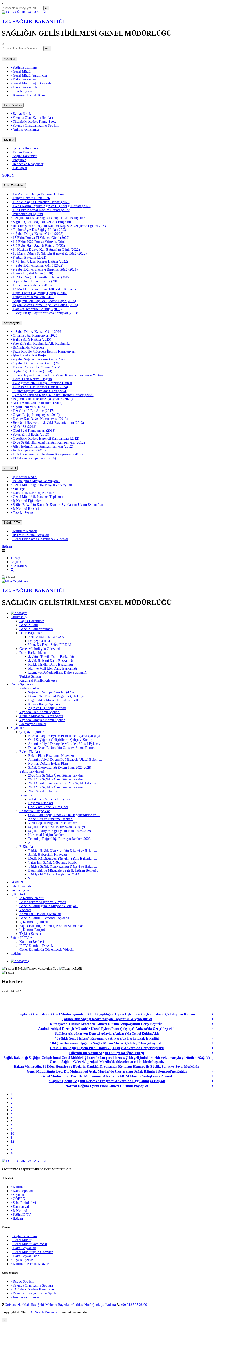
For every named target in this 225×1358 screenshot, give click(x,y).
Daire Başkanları (24, 79)
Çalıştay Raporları (25, 148)
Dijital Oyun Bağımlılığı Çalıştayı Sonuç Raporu (62, 747)
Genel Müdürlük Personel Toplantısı (37, 497)
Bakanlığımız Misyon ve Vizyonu (36, 481)
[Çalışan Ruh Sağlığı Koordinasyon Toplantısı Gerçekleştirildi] (217, 1019)
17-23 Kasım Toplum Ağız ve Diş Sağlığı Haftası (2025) (51, 206)
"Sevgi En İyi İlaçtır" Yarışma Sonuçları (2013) (45, 313)
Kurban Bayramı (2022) (29, 257)
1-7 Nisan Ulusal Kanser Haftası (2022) (40, 261)
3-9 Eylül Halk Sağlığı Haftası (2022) (38, 245)
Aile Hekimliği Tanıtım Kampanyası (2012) (42, 446)
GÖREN (8, 175)
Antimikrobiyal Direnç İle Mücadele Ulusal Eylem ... (65, 759)
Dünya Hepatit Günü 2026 (31, 198)
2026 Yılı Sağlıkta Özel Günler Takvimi (55, 775)
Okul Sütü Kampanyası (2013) (33, 430)
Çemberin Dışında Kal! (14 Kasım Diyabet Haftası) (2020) (53, 395)
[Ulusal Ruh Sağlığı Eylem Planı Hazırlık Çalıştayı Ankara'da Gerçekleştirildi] (217, 1048)
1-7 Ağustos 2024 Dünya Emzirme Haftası (42, 383)
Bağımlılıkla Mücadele (28, 347)
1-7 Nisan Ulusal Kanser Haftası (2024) (40, 387)
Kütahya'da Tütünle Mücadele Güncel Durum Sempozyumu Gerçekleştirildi (106, 1024)
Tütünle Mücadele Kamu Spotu (34, 121)
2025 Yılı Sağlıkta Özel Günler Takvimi (55, 779)
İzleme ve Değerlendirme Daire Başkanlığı (57, 672)
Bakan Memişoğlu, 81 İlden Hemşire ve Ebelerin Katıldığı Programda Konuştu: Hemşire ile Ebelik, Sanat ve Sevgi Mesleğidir (107, 1066)
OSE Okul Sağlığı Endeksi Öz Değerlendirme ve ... (64, 815)
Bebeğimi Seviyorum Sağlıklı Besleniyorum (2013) (48, 422)
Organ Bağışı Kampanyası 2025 (34, 335)
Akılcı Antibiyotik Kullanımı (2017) (37, 403)
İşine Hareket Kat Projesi (29, 355)
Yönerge (18, 489)
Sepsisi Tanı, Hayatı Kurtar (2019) (36, 281)
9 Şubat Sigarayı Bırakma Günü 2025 (38, 359)
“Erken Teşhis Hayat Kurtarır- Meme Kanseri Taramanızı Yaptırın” (58, 375)
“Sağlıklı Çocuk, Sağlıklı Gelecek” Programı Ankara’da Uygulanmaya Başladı (107, 1081)
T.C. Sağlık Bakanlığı (43, 1312)
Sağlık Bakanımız (24, 67)
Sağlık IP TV (12, 522)
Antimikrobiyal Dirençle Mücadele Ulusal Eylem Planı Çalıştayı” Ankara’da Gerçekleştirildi (106, 1029)
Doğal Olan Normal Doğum (32, 379)
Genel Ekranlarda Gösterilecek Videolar (40, 539)
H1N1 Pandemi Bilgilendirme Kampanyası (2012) (47, 454)
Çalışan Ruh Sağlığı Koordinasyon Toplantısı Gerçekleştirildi (107, 1019)
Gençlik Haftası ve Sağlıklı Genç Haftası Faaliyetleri (48, 218)
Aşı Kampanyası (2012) (29, 450)
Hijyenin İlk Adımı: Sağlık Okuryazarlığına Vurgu (106, 1053)
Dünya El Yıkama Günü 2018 (33, 297)
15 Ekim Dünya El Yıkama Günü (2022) (40, 237)
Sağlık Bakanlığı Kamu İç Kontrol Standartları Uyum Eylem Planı (58, 504)
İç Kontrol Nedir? (24, 477)
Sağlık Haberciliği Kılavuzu (47, 854)
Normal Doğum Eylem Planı (48, 763)
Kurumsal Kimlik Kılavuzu (31, 95)
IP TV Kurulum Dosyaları (30, 535)
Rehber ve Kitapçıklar (27, 164)
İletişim (7, 546)
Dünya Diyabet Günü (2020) (32, 273)
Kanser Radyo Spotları (44, 704)
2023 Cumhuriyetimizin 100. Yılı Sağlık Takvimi (62, 783)
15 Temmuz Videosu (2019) (32, 285)
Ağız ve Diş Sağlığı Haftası (47, 708)
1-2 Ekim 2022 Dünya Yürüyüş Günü (38, 241)
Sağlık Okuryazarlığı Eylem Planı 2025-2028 (59, 767)
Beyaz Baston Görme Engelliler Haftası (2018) (45, 305)
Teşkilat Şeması (23, 91)
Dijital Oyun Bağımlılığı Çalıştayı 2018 (39, 293)
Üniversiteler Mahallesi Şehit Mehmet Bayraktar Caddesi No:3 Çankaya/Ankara (61, 1305)
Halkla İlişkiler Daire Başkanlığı (50, 664)
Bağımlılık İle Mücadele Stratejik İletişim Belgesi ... (64, 870)
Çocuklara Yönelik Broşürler (48, 807)
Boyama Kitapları (40, 803)
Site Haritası (19, 566)
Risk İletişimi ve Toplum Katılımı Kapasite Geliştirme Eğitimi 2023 (59, 226)
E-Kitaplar (19, 168)
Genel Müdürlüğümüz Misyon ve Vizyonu (42, 485)
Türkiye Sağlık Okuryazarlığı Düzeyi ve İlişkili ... (62, 850)
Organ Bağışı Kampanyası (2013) (36, 415)
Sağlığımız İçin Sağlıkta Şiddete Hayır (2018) (44, 301)
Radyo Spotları (23, 113)
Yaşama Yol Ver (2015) (28, 407)
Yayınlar (9, 139)
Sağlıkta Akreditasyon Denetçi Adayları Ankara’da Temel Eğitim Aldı (107, 1033)
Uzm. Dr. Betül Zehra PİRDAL (50, 645)
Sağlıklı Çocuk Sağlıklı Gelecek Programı (41, 222)
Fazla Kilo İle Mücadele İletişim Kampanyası (43, 351)
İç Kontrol (10, 468)
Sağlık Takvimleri (24, 156)
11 (12, 1137)
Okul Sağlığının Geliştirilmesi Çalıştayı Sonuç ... (61, 740)
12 (12, 1141)
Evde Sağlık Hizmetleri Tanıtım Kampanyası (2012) (48, 442)
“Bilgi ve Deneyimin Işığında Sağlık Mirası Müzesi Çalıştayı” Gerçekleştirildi (106, 1043)
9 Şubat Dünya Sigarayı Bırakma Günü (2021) (45, 269)
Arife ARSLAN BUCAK (46, 637)
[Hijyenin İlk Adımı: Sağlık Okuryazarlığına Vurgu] (217, 1053)
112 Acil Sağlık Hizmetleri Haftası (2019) (41, 277)
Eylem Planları (22, 152)
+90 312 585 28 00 (133, 1305)
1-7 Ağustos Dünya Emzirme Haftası (38, 194)
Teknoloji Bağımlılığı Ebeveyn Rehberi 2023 (59, 839)
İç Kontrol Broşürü (25, 508)
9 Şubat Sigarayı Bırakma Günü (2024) (39, 391)
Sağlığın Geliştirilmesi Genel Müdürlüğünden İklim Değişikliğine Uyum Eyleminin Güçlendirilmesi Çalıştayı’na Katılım (106, 1014)
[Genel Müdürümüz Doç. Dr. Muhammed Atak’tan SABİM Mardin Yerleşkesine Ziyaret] (217, 1076)
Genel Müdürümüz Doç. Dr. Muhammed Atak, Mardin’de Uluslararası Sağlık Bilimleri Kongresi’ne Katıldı (107, 1071)
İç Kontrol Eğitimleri (27, 501)
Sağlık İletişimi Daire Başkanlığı (50, 660)
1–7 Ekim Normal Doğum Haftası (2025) (41, 210)
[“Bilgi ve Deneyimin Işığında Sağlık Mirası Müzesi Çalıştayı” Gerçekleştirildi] (217, 1043)
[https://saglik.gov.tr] (16, 581)
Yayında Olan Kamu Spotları (32, 117)
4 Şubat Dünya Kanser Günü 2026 (36, 331)
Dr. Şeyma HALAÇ (42, 641)
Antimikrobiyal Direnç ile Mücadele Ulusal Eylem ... (65, 744)
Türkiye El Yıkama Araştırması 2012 (53, 874)
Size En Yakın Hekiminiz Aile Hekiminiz (41, 343)
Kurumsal (10, 58)
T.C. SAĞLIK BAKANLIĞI (33, 21)
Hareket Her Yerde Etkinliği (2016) (37, 309)
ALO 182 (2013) (24, 426)
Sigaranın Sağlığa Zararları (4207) (51, 692)
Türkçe (15, 558)
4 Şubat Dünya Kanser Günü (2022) (37, 265)
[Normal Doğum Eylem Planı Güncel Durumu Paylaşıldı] (217, 1086)
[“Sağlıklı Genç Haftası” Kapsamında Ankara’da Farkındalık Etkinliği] (217, 1038)
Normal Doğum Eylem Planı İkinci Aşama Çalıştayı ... (65, 736)
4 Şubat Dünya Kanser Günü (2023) (37, 234)
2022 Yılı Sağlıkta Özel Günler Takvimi (55, 787)
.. (11, 1102)
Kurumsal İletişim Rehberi (46, 835)
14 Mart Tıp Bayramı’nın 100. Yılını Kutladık (44, 289)
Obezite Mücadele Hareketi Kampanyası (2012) (45, 438)
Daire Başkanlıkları (26, 87)
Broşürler (19, 160)
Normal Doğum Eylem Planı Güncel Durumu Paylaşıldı (106, 1086)
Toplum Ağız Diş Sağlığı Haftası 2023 (39, 230)
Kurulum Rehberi (24, 531)
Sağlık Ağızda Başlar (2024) (32, 371)
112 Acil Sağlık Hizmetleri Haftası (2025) (41, 202)
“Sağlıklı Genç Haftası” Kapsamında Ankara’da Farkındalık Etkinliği (107, 1038)
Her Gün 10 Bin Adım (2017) (33, 411)
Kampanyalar (12, 323)
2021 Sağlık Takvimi (42, 791)
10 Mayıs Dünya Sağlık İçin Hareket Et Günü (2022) (49, 253)
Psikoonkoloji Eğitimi (27, 214)
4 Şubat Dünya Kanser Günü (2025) (37, 363)
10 (12, 1133)
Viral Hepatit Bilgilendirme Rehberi (53, 823)
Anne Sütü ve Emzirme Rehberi (50, 819)
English (16, 562)
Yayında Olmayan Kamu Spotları (35, 125)
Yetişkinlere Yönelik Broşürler (49, 799)
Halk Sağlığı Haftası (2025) (31, 339)
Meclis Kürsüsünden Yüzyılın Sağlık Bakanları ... (62, 858)
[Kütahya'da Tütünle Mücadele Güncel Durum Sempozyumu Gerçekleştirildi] (217, 1024)
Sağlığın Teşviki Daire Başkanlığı (51, 656)
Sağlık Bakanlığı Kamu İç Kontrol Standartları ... (53, 926)
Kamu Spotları (13, 105)
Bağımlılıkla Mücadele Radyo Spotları (54, 700)
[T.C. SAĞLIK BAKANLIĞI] (24, 12)
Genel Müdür (21, 71)
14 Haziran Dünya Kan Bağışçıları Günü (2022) (46, 249)
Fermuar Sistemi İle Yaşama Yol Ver (37, 367)
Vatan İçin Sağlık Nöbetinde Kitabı (52, 862)
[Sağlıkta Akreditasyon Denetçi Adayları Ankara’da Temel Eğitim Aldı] (217, 1034)
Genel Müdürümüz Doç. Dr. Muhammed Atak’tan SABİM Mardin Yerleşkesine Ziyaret (106, 1076)
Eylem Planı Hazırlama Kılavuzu (51, 755)
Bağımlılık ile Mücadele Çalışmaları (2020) (42, 399)
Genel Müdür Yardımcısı (29, 75)
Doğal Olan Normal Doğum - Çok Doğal (56, 696)
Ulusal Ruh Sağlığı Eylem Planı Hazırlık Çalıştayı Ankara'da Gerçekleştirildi (107, 1048)
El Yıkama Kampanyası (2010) (34, 458)
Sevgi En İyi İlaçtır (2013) (30, 434)
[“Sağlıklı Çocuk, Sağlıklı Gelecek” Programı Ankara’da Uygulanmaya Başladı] (217, 1081)
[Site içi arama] (12, 570)
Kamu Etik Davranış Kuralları (33, 493)
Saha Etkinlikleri (14, 185)
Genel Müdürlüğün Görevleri (32, 83)
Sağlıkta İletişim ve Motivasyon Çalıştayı (56, 827)
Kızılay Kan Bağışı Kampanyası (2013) (40, 418)
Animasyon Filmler (25, 129)
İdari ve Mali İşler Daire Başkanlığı (52, 668)
